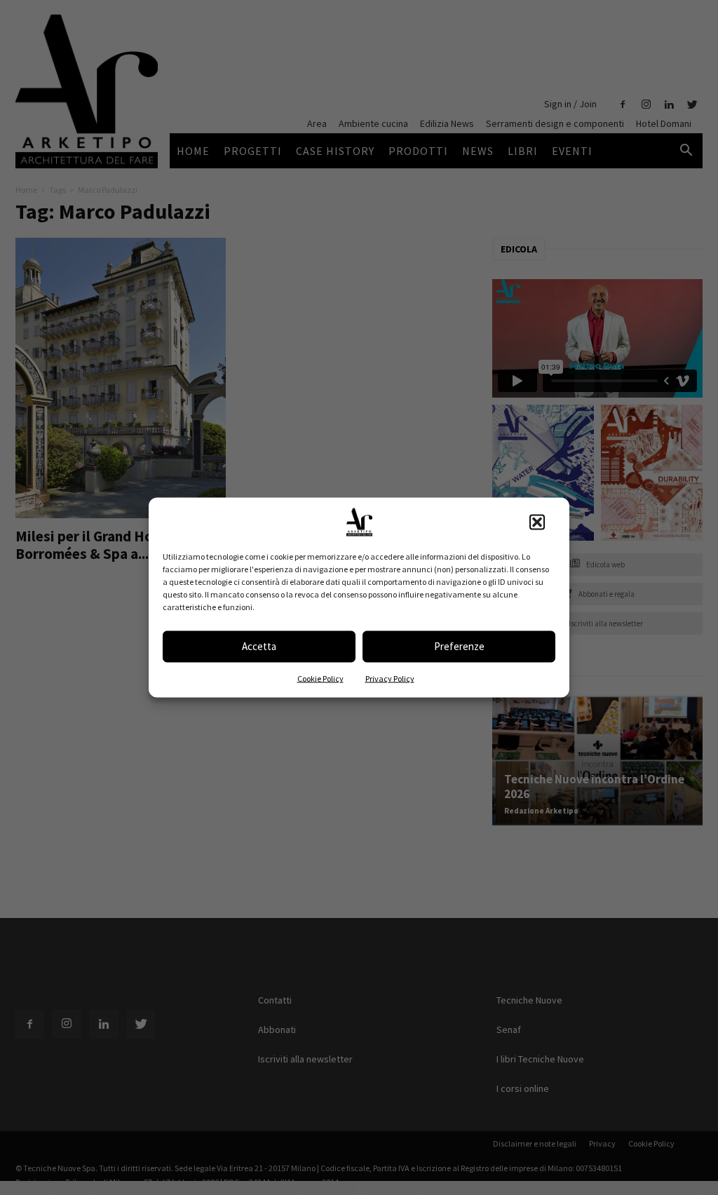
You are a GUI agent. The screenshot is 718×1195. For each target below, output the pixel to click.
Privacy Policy (389, 678)
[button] (537, 522)
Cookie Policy (320, 678)
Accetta (259, 646)
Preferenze (459, 646)
